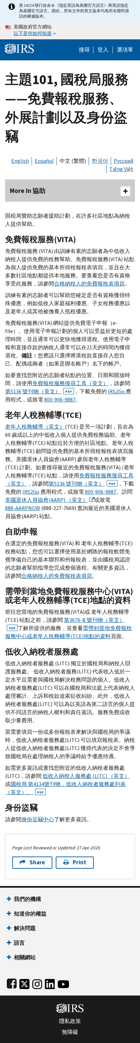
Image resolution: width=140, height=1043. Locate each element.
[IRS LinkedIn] (50, 982)
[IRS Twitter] (24, 982)
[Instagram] (37, 982)
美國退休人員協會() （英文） (46, 500)
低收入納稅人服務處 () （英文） (86, 776)
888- (22, 508)
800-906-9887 (59, 399)
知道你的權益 (30, 913)
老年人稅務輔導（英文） (35, 426)
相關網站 (25, 957)
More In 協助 (28, 190)
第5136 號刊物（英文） (38, 391)
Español (44, 160)
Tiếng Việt (121, 169)
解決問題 (25, 928)
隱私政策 (70, 1021)
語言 (19, 942)
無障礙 (70, 1032)
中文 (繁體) (72, 160)
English (20, 160)
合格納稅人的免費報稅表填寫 (89, 283)
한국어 (100, 160)
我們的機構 (27, 899)
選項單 (125, 49)
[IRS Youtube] (63, 982)
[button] (103, 49)
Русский (123, 160)
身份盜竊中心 (37, 819)
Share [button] (37, 862)
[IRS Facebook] (12, 982)
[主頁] (19, 48)
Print (79, 862)
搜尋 (84, 49)
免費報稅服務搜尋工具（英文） (70, 383)
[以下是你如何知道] (70, 30)
